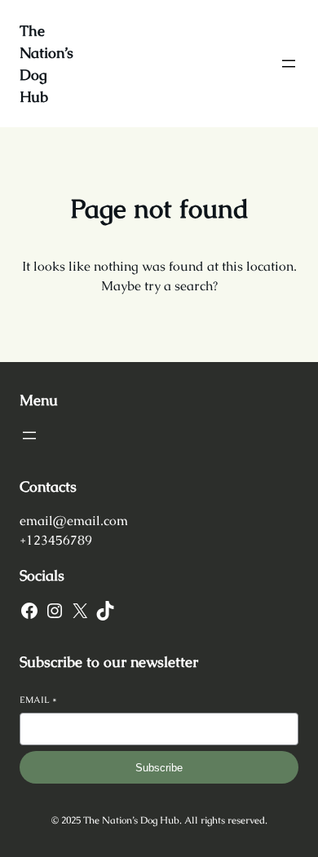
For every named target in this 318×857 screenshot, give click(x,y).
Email (38, 699)
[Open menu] (288, 63)
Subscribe (159, 768)
